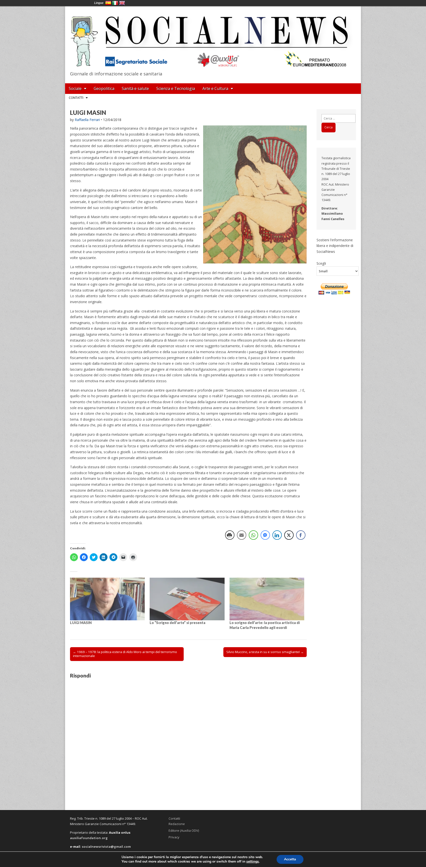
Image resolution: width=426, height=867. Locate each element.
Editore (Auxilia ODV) (184, 830)
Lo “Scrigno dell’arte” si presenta (177, 623)
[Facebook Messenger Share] (265, 535)
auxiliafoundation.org (89, 838)
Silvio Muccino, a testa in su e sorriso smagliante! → (265, 652)
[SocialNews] (213, 37)
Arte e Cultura (215, 88)
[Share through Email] (241, 535)
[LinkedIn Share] (277, 535)
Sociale (75, 88)
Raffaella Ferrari (87, 119)
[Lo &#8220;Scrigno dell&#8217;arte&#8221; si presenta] (187, 599)
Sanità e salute (135, 88)
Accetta (290, 859)
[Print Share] (229, 535)
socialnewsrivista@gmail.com (106, 846)
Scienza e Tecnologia (175, 88)
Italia (115, 3)
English (122, 3)
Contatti (76, 97)
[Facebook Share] (300, 535)
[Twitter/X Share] (289, 535)
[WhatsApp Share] (253, 535)
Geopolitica (104, 88)
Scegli (321, 263)
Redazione (177, 824)
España (108, 3)
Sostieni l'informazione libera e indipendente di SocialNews (335, 246)
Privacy (174, 837)
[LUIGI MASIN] (107, 599)
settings (252, 861)
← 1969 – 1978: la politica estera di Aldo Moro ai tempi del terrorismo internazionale (125, 654)
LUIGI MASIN (81, 623)
